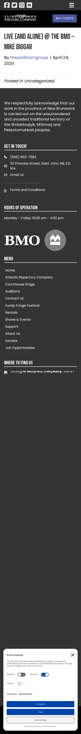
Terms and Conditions (27, 189)
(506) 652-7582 (23, 157)
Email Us (17, 174)
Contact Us (14, 298)
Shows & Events (18, 319)
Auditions (12, 291)
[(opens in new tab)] (40, 525)
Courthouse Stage (20, 284)
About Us (12, 333)
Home (10, 270)
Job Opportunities (20, 347)
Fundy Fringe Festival (22, 305)
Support (11, 326)
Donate (11, 340)
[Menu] (71, 5)
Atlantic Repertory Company (29, 277)
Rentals (11, 312)
